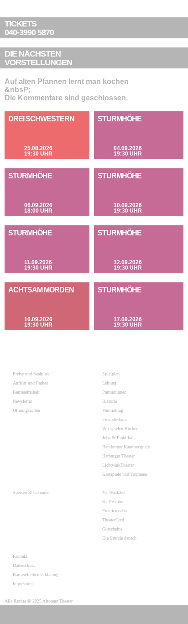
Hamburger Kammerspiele (126, 446)
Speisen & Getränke (31, 492)
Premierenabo (114, 510)
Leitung (109, 382)
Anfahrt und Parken (30, 382)
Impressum (23, 583)
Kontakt (20, 556)
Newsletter (22, 401)
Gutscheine (112, 528)
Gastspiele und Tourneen (124, 474)
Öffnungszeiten (26, 410)
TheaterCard (113, 519)
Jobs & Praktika (117, 437)
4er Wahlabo (113, 492)
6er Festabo (112, 501)
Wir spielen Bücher (119, 428)
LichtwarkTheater (118, 465)
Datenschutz (24, 565)
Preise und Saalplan (31, 373)
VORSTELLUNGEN (38, 58)
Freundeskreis (114, 419)
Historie (109, 401)
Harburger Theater (118, 455)
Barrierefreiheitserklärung (35, 574)
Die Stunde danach (119, 538)
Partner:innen (114, 392)
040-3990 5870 (29, 28)
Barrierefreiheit (26, 392)
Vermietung (112, 410)
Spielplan (111, 373)
